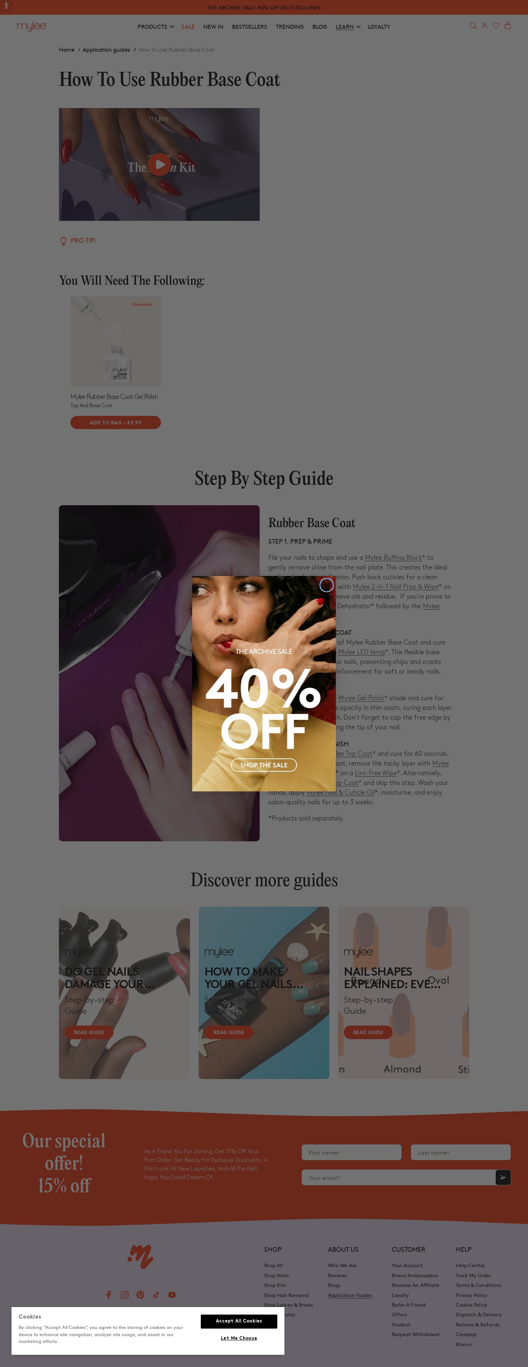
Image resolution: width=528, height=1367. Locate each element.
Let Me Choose (239, 1338)
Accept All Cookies (239, 1321)
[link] (264, 683)
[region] (147, 1331)
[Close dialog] (326, 585)
